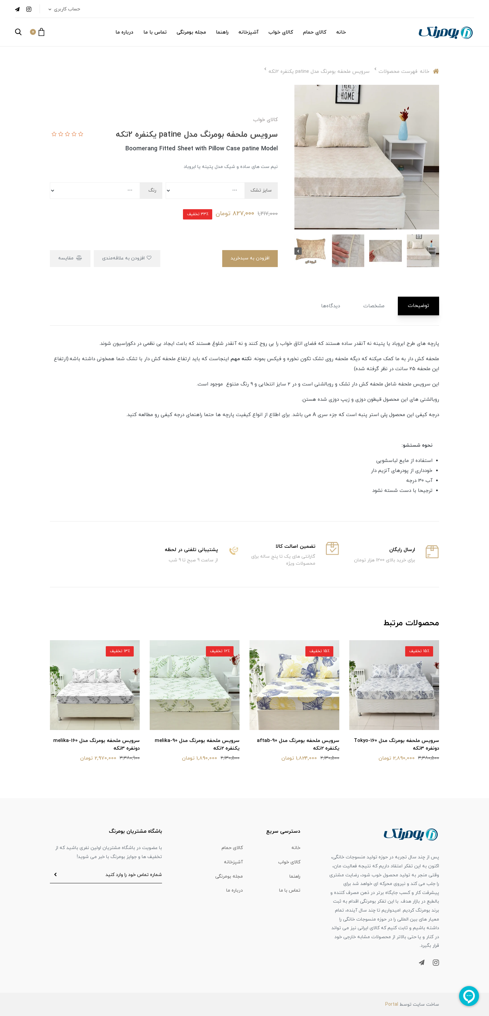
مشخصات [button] (374, 306)
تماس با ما (155, 32)
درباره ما (124, 32)
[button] (37, 32)
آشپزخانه (248, 32)
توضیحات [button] (418, 305)
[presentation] (435, 251)
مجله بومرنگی (191, 32)
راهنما (222, 32)
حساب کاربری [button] (66, 9)
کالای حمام (314, 32)
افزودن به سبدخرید (250, 258)
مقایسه (66, 258)
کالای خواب (280, 32)
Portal (391, 1004)
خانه (341, 32)
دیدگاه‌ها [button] (330, 306)
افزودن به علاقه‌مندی (124, 258)
